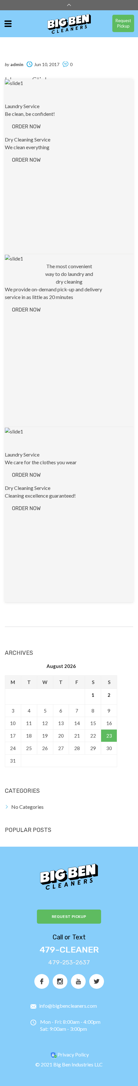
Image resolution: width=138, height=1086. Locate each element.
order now (26, 127)
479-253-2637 (69, 962)
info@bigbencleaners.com (68, 1006)
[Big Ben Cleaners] (69, 24)
